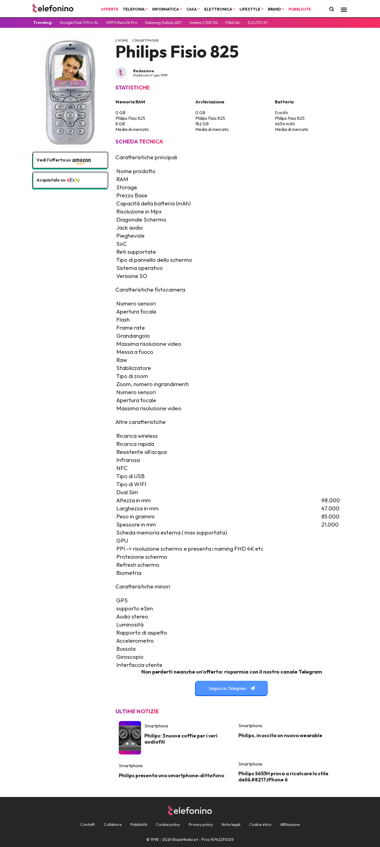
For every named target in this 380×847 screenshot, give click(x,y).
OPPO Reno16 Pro (121, 22)
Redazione (143, 71)
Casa (192, 9)
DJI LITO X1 (257, 22)
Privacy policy (201, 824)
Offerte (110, 9)
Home (123, 40)
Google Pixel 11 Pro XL (79, 22)
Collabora (113, 824)
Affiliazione (290, 824)
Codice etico (260, 824)
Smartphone (147, 40)
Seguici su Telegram (228, 688)
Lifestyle (250, 9)
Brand (275, 9)
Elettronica (218, 9)
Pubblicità (299, 9)
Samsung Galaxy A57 (163, 22)
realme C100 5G (203, 22)
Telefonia (134, 9)
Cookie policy (168, 824)
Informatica (166, 9)
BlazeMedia (182, 839)
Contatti (87, 824)
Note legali (231, 824)
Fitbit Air (233, 22)
